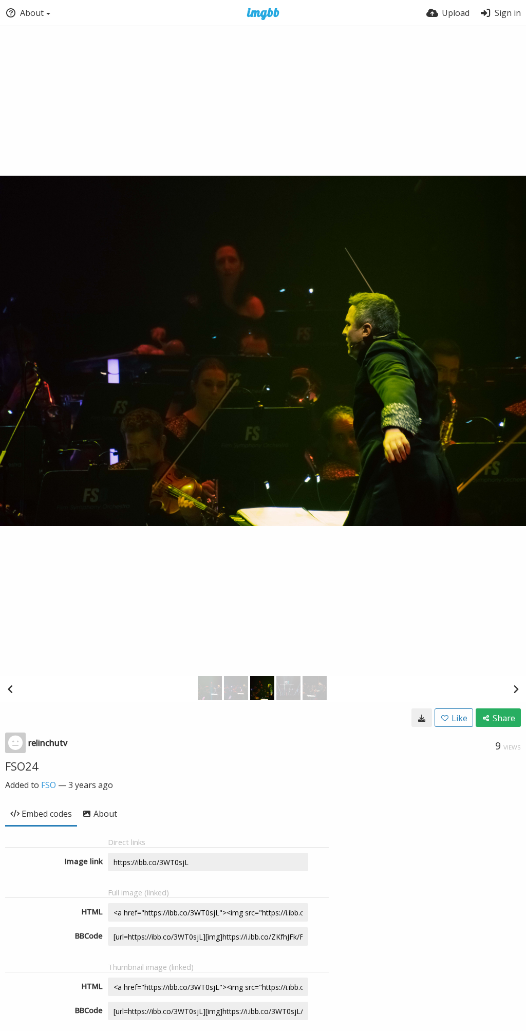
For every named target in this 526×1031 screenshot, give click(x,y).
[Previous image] (10, 689)
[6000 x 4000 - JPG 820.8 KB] (421, 717)
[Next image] (515, 689)
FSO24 (22, 766)
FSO (48, 785)
